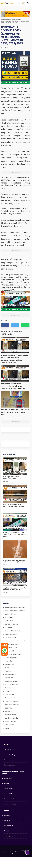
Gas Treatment (10, 637)
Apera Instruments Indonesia (15, 611)
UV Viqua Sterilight (11, 718)
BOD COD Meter (9, 826)
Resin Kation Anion (11, 698)
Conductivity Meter (11, 624)
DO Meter (8, 627)
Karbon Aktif (8, 794)
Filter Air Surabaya (10, 765)
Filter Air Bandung (9, 755)
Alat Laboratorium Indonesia (15, 607)
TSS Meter (8, 711)
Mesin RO (8, 671)
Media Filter (9, 661)
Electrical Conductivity (13, 631)
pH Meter (8, 691)
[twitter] (15, 325)
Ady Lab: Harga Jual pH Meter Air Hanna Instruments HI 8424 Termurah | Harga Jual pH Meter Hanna (14, 589)
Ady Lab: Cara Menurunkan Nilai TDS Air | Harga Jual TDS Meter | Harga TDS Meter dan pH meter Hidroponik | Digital (14, 533)
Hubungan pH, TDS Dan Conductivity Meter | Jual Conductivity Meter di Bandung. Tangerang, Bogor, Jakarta (14, 477)
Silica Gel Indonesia (11, 701)
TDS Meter (8, 708)
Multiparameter (10, 674)
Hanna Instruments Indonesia (14, 19)
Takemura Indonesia (12, 705)
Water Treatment (11, 721)
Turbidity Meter (10, 715)
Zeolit (7, 728)
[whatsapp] (25, 325)
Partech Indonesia (11, 685)
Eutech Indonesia (11, 634)
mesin (7, 668)
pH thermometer (11, 695)
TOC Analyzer (8, 836)
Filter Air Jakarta (9, 760)
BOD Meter (9, 617)
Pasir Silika (8, 688)
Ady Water (7, 750)
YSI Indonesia (9, 725)
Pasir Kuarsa (8, 778)
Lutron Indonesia (11, 658)
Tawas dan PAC (9, 799)
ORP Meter (9, 678)
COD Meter (9, 621)
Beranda (3, 19)
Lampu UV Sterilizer (10, 804)
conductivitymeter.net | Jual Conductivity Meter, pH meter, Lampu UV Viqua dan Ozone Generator (15, 850)
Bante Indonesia (10, 614)
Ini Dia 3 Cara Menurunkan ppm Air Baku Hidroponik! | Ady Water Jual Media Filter (14, 561)
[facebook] (5, 325)
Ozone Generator (11, 681)
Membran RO (9, 664)
